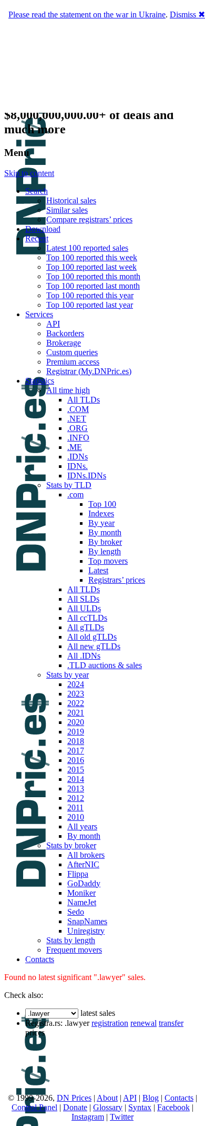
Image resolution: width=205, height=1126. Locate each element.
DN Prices (74, 1097)
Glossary (107, 1107)
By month (104, 532)
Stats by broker (71, 845)
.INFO (78, 437)
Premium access (72, 361)
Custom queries (72, 352)
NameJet (81, 902)
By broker (105, 541)
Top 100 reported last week (91, 266)
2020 (75, 722)
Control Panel (34, 1107)
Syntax (139, 1107)
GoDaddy (83, 883)
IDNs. (77, 466)
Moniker (81, 892)
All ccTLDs (87, 617)
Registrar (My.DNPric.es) (88, 371)
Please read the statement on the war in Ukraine (87, 14)
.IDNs (77, 456)
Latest (98, 570)
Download (42, 228)
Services (39, 314)
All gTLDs (85, 627)
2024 (75, 684)
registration (109, 1023)
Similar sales (67, 209)
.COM (78, 409)
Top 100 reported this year (90, 295)
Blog (150, 1097)
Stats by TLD (68, 485)
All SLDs (83, 598)
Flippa (77, 873)
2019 (75, 731)
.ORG (77, 428)
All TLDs (83, 399)
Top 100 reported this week (91, 257)
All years (82, 826)
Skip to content (29, 173)
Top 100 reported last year (89, 304)
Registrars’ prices (116, 579)
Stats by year (67, 674)
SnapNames (87, 921)
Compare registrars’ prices (89, 219)
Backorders (65, 333)
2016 (75, 760)
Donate (75, 1107)
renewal (143, 1023)
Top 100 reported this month (93, 276)
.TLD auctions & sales (104, 665)
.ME (74, 447)
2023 (75, 693)
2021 (75, 712)
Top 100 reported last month (93, 285)
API (53, 323)
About (107, 1097)
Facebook (173, 1107)
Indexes (101, 513)
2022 (75, 703)
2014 (75, 779)
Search (36, 191)
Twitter (122, 1116)
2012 (75, 798)
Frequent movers (74, 949)
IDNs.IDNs (86, 475)
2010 (75, 816)
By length (104, 551)
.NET (76, 418)
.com (75, 494)
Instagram (87, 1116)
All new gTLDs (93, 646)
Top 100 (102, 504)
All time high (68, 390)
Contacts (39, 959)
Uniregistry (86, 930)
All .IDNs (83, 655)
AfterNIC (83, 864)
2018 (75, 741)
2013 (75, 788)
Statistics (39, 380)
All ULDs (84, 608)
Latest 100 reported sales (87, 247)
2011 (75, 807)
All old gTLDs (92, 636)
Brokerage (63, 342)
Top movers (108, 560)
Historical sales (71, 200)
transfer (171, 1023)
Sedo (75, 911)
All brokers (86, 854)
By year (101, 522)
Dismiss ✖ (187, 14)
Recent (36, 238)
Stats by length (70, 940)
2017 (75, 750)
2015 (75, 769)
